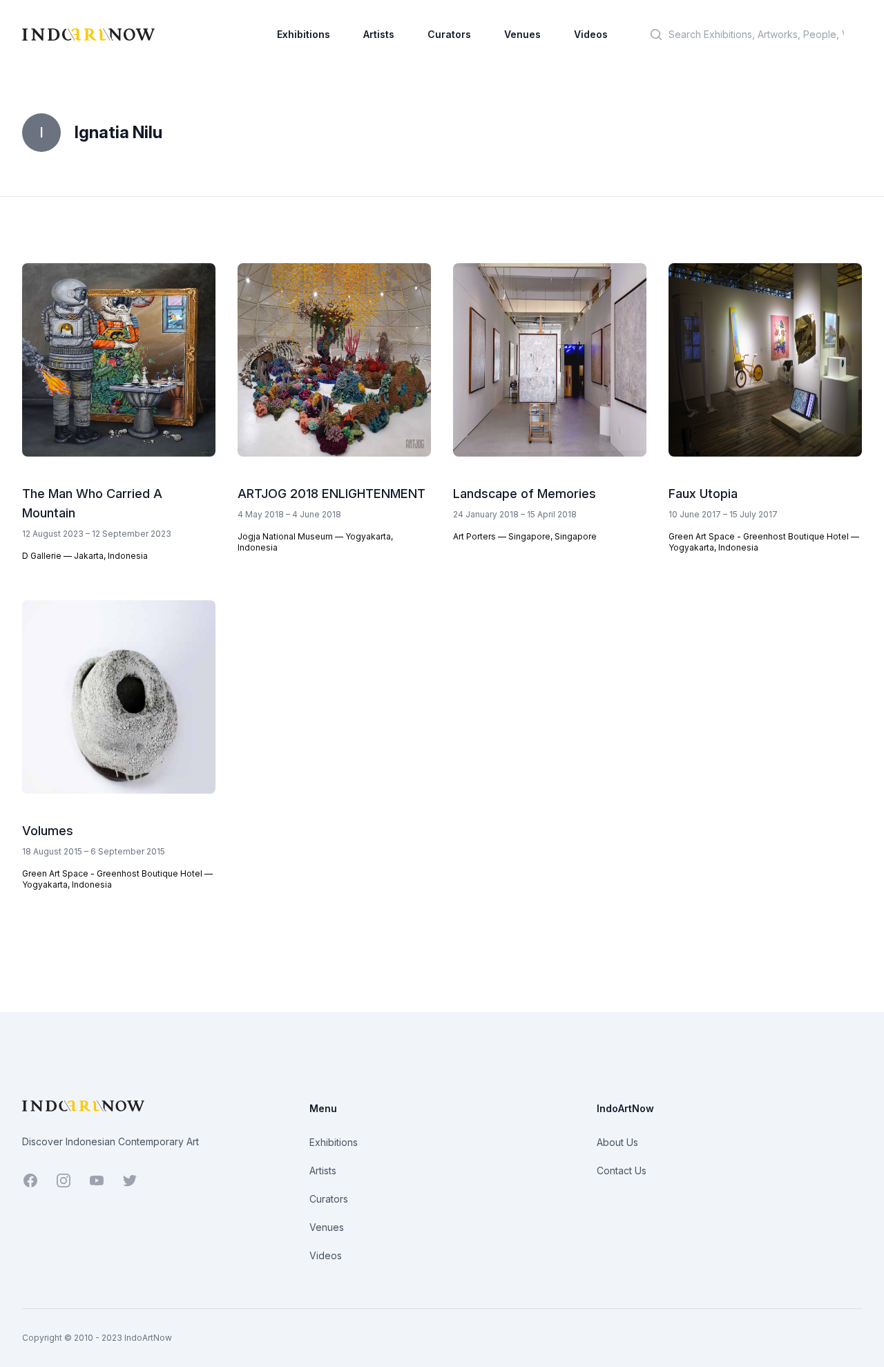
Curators (449, 34)
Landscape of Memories (524, 493)
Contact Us (621, 1170)
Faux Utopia (703, 493)
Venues (522, 34)
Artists (378, 34)
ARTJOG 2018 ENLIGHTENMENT (331, 493)
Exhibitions (303, 34)
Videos (591, 34)
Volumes (47, 830)
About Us (617, 1142)
